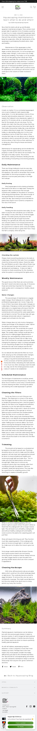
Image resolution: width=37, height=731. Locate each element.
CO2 (18, 260)
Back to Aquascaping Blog (20, 676)
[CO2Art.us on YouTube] (34, 706)
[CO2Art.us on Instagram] (31, 706)
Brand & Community (10, 687)
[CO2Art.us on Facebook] (27, 706)
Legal (4, 682)
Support (5, 693)
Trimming (29, 450)
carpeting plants (19, 523)
